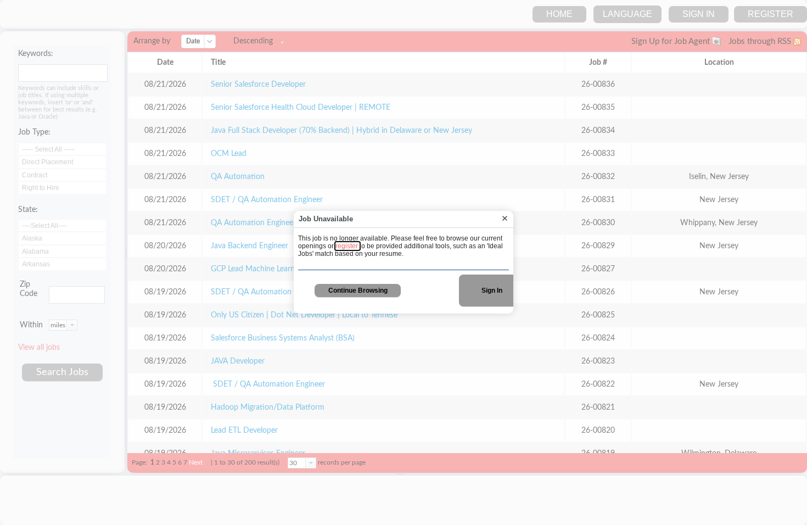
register (347, 246)
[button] (505, 219)
